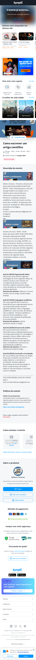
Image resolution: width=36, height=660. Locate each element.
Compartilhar (19, 137)
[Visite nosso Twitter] (20, 626)
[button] (6, 651)
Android (11, 445)
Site (4, 218)
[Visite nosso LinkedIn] (11, 626)
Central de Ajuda (19, 551)
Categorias (6, 604)
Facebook (6, 216)
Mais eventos (19, 500)
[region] (18, 653)
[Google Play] (21, 575)
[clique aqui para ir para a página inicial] (18, 3)
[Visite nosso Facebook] (25, 626)
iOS (15, 443)
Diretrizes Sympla (17, 644)
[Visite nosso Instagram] (16, 626)
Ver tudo (31, 81)
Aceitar (26, 656)
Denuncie (6, 417)
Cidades (5, 599)
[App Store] (12, 575)
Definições (10, 656)
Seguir (19, 489)
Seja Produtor (7, 609)
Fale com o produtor (19, 495)
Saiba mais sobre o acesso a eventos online (17, 452)
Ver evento (18, 19)
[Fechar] (33, 650)
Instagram (6, 214)
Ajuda (4, 619)
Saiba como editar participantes (13, 407)
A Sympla (6, 614)
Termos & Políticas (23, 652)
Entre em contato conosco (23, 639)
